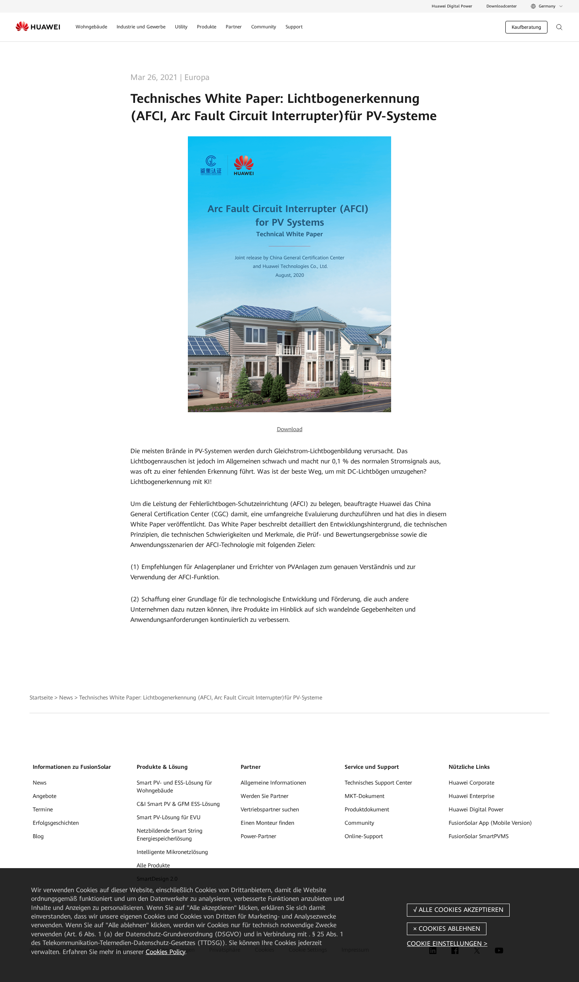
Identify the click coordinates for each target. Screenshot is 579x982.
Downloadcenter (501, 6)
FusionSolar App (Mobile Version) (490, 823)
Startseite (41, 697)
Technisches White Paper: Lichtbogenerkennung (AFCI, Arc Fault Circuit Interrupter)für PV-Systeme (200, 697)
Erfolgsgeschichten (56, 823)
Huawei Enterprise (471, 796)
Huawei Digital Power (452, 6)
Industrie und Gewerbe (141, 27)
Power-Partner (258, 836)
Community (263, 27)
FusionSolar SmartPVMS (478, 836)
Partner (234, 27)
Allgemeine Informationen (273, 782)
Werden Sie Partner (264, 796)
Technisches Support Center (378, 782)
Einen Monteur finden (267, 823)
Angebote (44, 796)
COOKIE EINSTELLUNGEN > (447, 943)
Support (294, 27)
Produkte (206, 27)
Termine (43, 809)
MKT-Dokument (364, 796)
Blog (38, 836)
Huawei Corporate (471, 782)
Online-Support (364, 836)
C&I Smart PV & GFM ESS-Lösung (178, 804)
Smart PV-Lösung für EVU (168, 817)
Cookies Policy (165, 952)
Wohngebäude (91, 27)
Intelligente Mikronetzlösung (172, 852)
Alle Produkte (153, 865)
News (66, 697)
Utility (181, 27)
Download (289, 429)
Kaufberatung (526, 27)
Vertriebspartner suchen (270, 809)
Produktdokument (367, 809)
